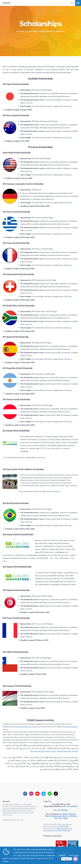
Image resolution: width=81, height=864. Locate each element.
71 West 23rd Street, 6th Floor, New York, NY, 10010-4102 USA (57, 829)
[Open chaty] (75, 859)
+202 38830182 (62, 810)
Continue (62, 855)
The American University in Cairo (25, 726)
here (70, 106)
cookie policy (21, 855)
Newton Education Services (67, 751)
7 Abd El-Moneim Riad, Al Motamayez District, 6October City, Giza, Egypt (61, 816)
